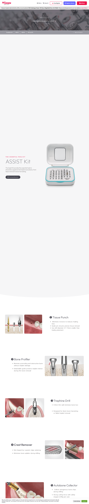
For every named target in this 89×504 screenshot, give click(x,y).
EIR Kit (17, 32)
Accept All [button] (84, 501)
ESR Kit (23, 32)
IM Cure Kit (30, 32)
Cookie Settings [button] (77, 501)
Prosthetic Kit (9, 32)
